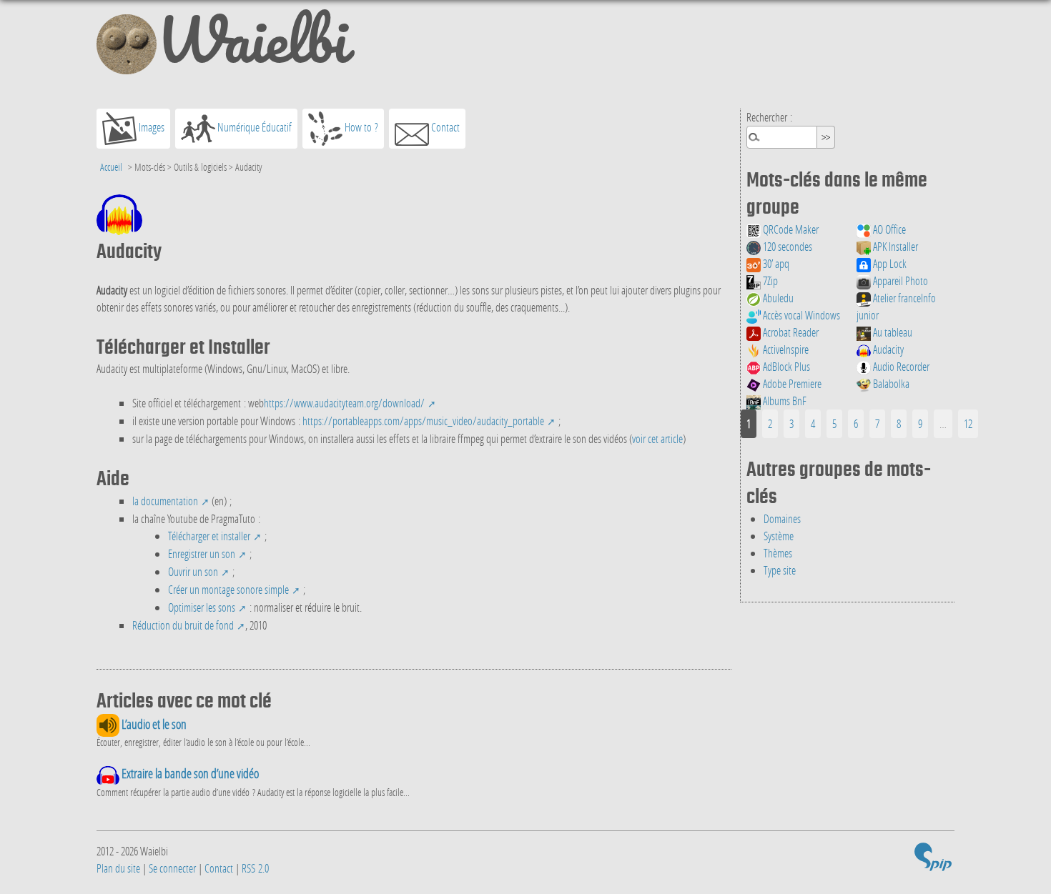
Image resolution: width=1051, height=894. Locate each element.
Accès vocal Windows (800, 314)
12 (968, 423)
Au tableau (891, 331)
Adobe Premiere (791, 383)
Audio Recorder (900, 366)
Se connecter (172, 867)
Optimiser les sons (201, 607)
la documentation (165, 500)
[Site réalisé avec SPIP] (933, 860)
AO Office (888, 229)
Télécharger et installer (209, 535)
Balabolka (890, 383)
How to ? (360, 126)
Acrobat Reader (790, 331)
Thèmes (778, 552)
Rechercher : (769, 116)
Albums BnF (783, 400)
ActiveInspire (785, 349)
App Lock (889, 263)
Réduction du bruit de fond (183, 624)
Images (150, 126)
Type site (780, 569)
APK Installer (894, 246)
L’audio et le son (153, 724)
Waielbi (252, 45)
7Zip (769, 280)
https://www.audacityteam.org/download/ (344, 402)
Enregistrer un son (201, 553)
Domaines (782, 518)
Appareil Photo (899, 280)
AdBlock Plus (785, 366)
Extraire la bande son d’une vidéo (189, 773)
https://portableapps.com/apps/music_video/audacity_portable (423, 420)
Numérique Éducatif (253, 126)
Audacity (887, 349)
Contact (444, 126)
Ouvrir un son (193, 571)
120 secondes (786, 246)
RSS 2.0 (255, 867)
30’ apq (775, 263)
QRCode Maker (790, 229)
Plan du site (118, 867)
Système (779, 535)
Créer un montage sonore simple (228, 589)
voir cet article (657, 438)
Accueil (111, 167)
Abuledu (777, 297)
